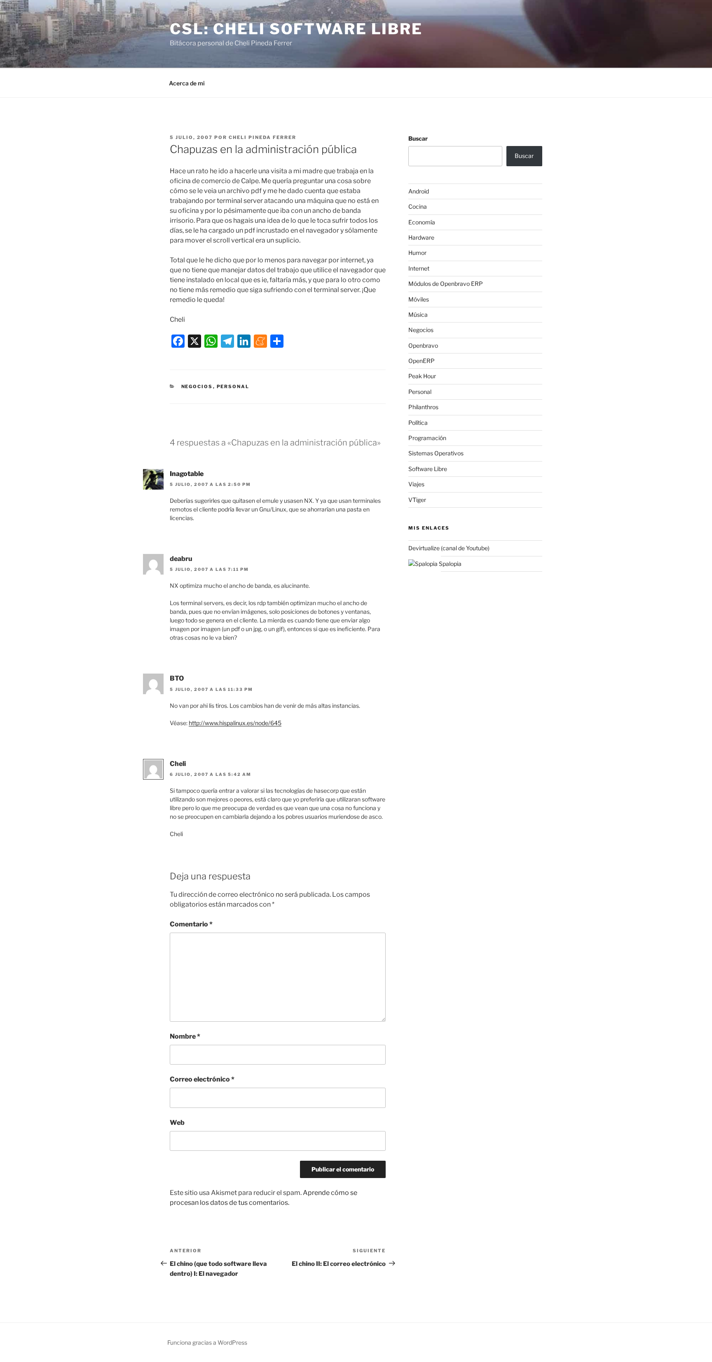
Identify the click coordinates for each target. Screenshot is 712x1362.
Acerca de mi (187, 83)
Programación (427, 437)
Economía (421, 222)
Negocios (197, 386)
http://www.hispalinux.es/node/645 (235, 722)
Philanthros (423, 406)
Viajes (416, 484)
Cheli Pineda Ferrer (262, 137)
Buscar (418, 138)
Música (418, 314)
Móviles (418, 299)
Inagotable (187, 474)
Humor (417, 252)
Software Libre (427, 468)
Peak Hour (422, 375)
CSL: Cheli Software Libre (296, 29)
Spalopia (449, 563)
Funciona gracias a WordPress (207, 1342)
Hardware (421, 237)
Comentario (191, 924)
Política (418, 422)
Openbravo (423, 345)
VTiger (417, 499)
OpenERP (421, 360)
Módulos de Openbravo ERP (445, 283)
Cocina (417, 206)
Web (177, 1122)
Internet (418, 268)
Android (418, 191)
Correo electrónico (202, 1079)
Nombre (185, 1036)
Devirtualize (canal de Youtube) (449, 547)
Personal (233, 386)
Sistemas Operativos (436, 453)
